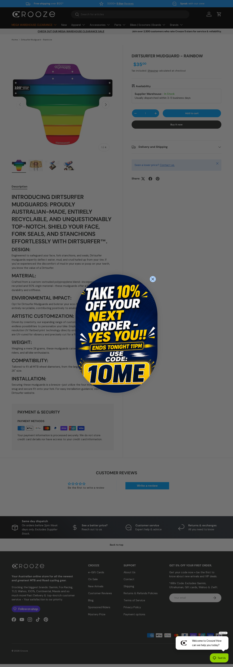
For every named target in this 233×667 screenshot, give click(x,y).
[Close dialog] (153, 279)
